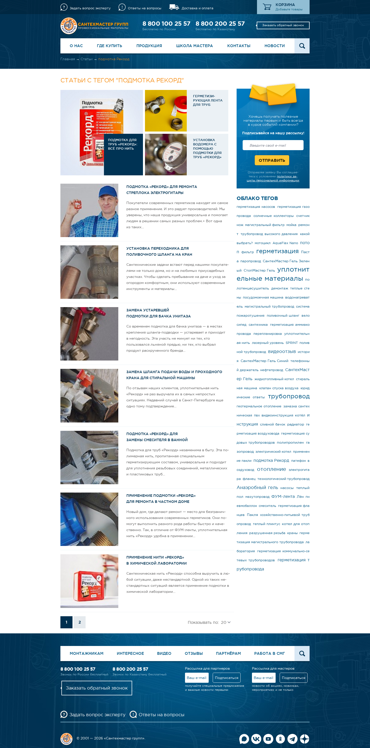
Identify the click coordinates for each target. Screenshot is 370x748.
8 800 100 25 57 (166, 23)
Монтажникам (86, 653)
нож (240, 225)
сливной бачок (272, 424)
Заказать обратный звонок (283, 25)
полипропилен (290, 442)
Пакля (252, 515)
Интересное (130, 653)
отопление (271, 469)
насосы (287, 488)
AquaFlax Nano (285, 243)
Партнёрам (228, 653)
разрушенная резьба (267, 533)
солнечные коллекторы (273, 216)
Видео (164, 653)
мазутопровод (257, 497)
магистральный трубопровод (269, 306)
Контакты (238, 46)
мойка (291, 225)
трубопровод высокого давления (269, 234)
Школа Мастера (194, 46)
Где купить (109, 46)
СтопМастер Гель (259, 270)
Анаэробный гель (257, 487)
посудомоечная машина (263, 297)
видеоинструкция (277, 415)
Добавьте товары (289, 9)
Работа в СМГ (269, 653)
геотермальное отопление (259, 406)
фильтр (247, 252)
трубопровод (289, 396)
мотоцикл (263, 243)
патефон (298, 461)
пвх (257, 415)
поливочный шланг (283, 315)
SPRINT (292, 343)
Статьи (87, 59)
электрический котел (273, 451)
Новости (275, 46)
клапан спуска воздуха (279, 388)
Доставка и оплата (197, 8)
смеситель (267, 506)
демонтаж (279, 288)
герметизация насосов (256, 207)
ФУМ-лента (283, 496)
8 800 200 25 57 (220, 23)
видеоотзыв (282, 351)
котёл (300, 415)
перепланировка (267, 334)
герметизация (277, 251)
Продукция (149, 46)
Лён (300, 497)
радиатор (295, 424)
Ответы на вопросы (144, 8)
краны (292, 533)
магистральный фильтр (265, 225)
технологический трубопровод (283, 479)
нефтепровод (271, 370)
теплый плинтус (266, 524)
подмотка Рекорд (271, 460)
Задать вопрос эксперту (90, 8)
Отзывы (194, 653)
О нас (76, 46)
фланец (249, 479)
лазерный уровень (268, 343)
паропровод (250, 261)
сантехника (258, 325)
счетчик (303, 216)
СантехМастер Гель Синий (265, 361)
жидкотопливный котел (274, 379)
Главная (67, 59)
